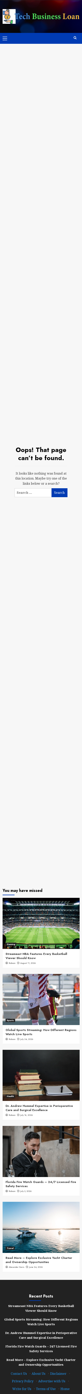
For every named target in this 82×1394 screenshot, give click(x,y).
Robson (12, 963)
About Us (38, 1373)
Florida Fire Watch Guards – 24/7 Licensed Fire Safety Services (41, 1184)
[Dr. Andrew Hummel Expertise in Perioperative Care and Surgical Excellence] (41, 1075)
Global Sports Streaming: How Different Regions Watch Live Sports (41, 1032)
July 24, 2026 (26, 1039)
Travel (10, 1248)
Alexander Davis (16, 1267)
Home (65, 1389)
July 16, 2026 (26, 1115)
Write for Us (21, 1389)
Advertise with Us (51, 1381)
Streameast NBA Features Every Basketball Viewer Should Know (36, 956)
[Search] (75, 37)
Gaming (11, 944)
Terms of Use (46, 1389)
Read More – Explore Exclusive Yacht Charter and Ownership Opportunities (39, 1260)
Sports (10, 1020)
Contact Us (19, 1373)
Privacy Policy (22, 1381)
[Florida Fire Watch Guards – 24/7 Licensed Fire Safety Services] (41, 1151)
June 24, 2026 (36, 1267)
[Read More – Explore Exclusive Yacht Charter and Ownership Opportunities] (41, 1227)
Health (10, 1096)
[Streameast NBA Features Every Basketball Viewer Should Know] (41, 923)
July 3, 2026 (26, 1191)
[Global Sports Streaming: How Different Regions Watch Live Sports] (41, 999)
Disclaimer (58, 1373)
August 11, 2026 (28, 963)
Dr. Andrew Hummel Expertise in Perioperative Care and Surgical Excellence (39, 1108)
